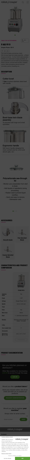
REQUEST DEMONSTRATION (15, 398)
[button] (15, 35)
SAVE (23, 419)
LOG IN (5, 373)
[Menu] (28, 2)
